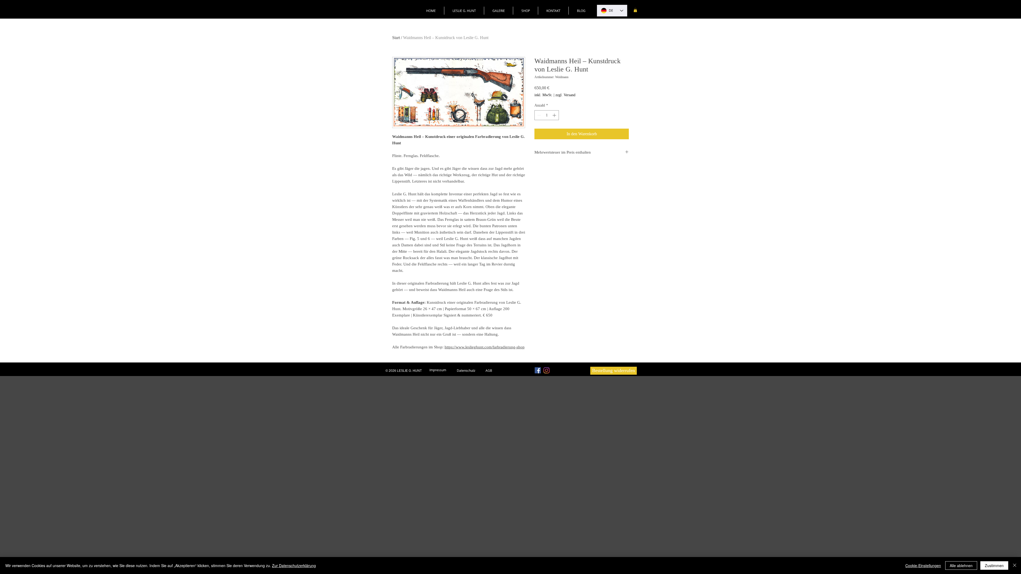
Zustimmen (994, 565)
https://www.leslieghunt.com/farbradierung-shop (485, 347)
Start (396, 37)
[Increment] (554, 115)
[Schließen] (1014, 565)
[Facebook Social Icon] (538, 370)
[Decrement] (538, 115)
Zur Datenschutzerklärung (294, 565)
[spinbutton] (546, 115)
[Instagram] (546, 370)
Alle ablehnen (961, 565)
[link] (635, 10)
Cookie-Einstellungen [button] (923, 565)
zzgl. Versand (565, 95)
